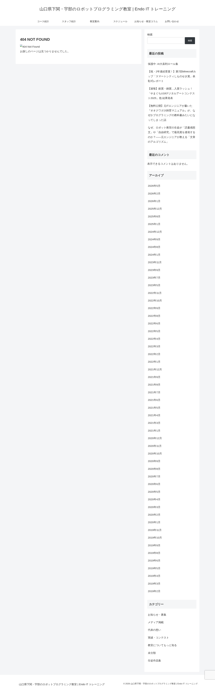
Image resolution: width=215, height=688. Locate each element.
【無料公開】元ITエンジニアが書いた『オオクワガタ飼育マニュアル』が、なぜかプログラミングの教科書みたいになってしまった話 (171, 112)
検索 (150, 34)
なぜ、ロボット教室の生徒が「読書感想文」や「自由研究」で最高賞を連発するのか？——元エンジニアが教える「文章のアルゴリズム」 (171, 134)
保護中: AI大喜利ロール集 (163, 63)
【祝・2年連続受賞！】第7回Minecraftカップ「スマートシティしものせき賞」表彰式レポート (172, 76)
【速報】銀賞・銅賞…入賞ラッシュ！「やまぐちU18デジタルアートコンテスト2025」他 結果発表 (171, 93)
